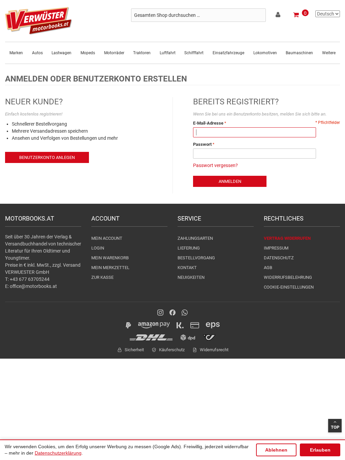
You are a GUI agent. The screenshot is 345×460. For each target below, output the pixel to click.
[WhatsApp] (185, 312)
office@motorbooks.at (33, 286)
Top (335, 427)
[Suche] (259, 15)
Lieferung (189, 248)
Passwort (202, 144)
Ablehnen (276, 450)
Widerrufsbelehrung (288, 277)
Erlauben (320, 450)
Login (97, 248)
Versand (72, 265)
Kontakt (187, 267)
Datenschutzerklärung (58, 453)
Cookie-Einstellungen (289, 287)
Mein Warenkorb (110, 257)
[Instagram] (160, 312)
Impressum (276, 248)
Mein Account (106, 238)
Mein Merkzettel (110, 267)
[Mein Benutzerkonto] (278, 15)
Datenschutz (279, 257)
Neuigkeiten (191, 277)
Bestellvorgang (196, 257)
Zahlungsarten (195, 238)
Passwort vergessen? (215, 165)
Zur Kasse (102, 277)
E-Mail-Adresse (208, 123)
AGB (268, 267)
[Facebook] (172, 312)
